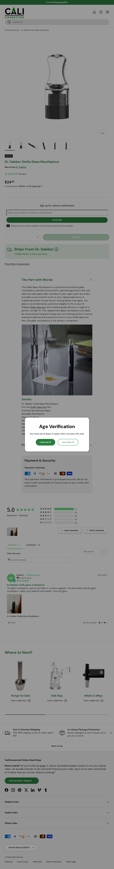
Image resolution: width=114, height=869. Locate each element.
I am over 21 (45, 442)
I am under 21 (68, 442)
